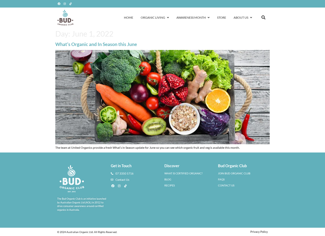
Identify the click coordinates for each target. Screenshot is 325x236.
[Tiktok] (70, 4)
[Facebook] (59, 4)
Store (221, 17)
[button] (263, 18)
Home (128, 17)
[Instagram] (65, 4)
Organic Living (153, 17)
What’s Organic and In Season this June (96, 44)
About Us (241, 17)
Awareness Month (191, 17)
